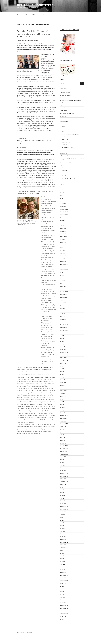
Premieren (64, 137)
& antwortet (41, 14)
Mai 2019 (62, 338)
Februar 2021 (63, 286)
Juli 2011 (62, 586)
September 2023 (64, 214)
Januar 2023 (63, 231)
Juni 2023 (62, 220)
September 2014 (64, 481)
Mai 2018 (62, 371)
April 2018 (62, 374)
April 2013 (62, 528)
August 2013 (63, 517)
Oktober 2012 (63, 544)
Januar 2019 (63, 349)
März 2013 (62, 531)
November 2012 (64, 542)
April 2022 (62, 250)
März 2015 (62, 465)
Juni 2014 (62, 490)
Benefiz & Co (65, 139)
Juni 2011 (62, 589)
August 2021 (63, 272)
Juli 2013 (62, 520)
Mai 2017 (62, 404)
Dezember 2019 (64, 322)
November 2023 (64, 212)
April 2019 (62, 341)
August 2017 (63, 396)
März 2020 (62, 316)
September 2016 (64, 423)
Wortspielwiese (65, 123)
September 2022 (64, 239)
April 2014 (62, 495)
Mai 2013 (62, 525)
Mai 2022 (62, 247)
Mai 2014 (62, 492)
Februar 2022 (63, 256)
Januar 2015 (63, 470)
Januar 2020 (63, 319)
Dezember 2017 (64, 385)
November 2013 (64, 509)
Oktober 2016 (63, 421)
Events (61, 98)
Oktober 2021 (63, 267)
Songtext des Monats (67, 129)
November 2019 (64, 324)
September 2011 (64, 580)
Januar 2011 (63, 602)
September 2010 (64, 613)
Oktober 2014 (63, 478)
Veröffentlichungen (66, 144)
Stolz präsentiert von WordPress (24, 632)
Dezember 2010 (64, 605)
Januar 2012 (63, 569)
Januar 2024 (63, 206)
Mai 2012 (62, 558)
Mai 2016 (62, 434)
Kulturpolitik (63, 116)
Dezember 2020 (64, 291)
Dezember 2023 (64, 209)
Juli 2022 (62, 245)
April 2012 (62, 561)
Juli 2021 (62, 275)
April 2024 (62, 198)
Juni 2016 (62, 432)
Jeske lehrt (32, 14)
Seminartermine (66, 60)
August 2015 (63, 456)
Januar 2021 (63, 289)
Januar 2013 (63, 536)
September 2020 (64, 300)
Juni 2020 (62, 308)
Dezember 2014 (64, 473)
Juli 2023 (62, 217)
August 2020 (63, 302)
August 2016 (63, 426)
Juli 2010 (62, 619)
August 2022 (63, 242)
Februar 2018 (63, 379)
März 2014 (62, 498)
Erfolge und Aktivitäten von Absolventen (69, 134)
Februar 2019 (63, 346)
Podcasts (64, 150)
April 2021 (62, 280)
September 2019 (64, 330)
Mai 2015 (62, 459)
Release (63, 126)
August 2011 (63, 583)
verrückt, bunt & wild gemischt (69, 178)
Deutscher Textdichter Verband (29, 40)
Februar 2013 (63, 534)
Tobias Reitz (22, 147)
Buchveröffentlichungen (67, 147)
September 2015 (64, 454)
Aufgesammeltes (64, 121)
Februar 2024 (63, 203)
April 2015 (62, 462)
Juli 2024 (62, 192)
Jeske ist (25, 14)
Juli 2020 (62, 305)
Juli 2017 (62, 399)
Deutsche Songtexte (35, 5)
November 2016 (64, 418)
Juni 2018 (62, 368)
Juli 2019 (62, 333)
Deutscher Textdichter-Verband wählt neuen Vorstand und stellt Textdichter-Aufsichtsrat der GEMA (34, 34)
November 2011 (64, 575)
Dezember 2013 (64, 506)
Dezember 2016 (64, 415)
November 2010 (64, 608)
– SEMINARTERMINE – (65, 92)
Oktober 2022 (63, 236)
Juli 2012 (62, 553)
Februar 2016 (63, 440)
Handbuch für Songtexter (66, 95)
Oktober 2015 (63, 451)
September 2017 (64, 393)
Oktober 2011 (63, 578)
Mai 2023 (62, 223)
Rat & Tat (64, 175)
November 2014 (64, 476)
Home (18, 14)
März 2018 (62, 377)
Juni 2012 (62, 556)
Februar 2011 (63, 600)
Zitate (63, 131)
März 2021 (62, 283)
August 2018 (63, 363)
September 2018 (64, 360)
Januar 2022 (63, 258)
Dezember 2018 (64, 352)
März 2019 (62, 344)
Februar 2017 (63, 412)
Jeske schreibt (63, 153)
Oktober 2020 (63, 297)
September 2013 (64, 514)
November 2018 (64, 355)
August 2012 (63, 550)
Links (61, 165)
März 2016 (62, 437)
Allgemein (62, 184)
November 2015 (64, 448)
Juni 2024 (62, 195)
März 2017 (62, 410)
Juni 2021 (62, 278)
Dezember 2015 (64, 445)
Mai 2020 (62, 311)
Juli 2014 (62, 487)
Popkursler (64, 170)
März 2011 (62, 597)
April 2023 (62, 225)
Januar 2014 (63, 503)
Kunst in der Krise (66, 142)
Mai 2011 (62, 591)
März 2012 (62, 564)
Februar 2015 (63, 467)
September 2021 (64, 269)
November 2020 (64, 294)
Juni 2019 (62, 335)
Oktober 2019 (63, 327)
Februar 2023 (63, 228)
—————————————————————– (69, 118)
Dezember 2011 (63, 572)
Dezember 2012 (64, 539)
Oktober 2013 (63, 512)
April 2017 (62, 407)
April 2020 (62, 313)
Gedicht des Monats (64, 105)
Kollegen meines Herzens (68, 180)
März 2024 (62, 201)
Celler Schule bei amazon (69, 30)
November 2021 (64, 264)
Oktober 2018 (63, 357)
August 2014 (63, 484)
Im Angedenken (63, 107)
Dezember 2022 (64, 234)
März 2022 (62, 253)
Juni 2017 (62, 401)
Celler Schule (65, 173)
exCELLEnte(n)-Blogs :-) (65, 155)
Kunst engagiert (63, 110)
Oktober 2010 (63, 611)
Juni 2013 (62, 522)
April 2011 (62, 594)
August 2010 (63, 616)
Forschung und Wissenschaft (67, 113)
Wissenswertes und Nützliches (67, 163)
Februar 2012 (63, 567)
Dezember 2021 (64, 261)
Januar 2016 (63, 443)
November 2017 (64, 388)
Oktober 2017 (63, 390)
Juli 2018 (62, 366)
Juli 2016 (62, 429)
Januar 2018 (63, 382)
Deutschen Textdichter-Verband (45, 150)
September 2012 (64, 547)
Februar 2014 (63, 500)
